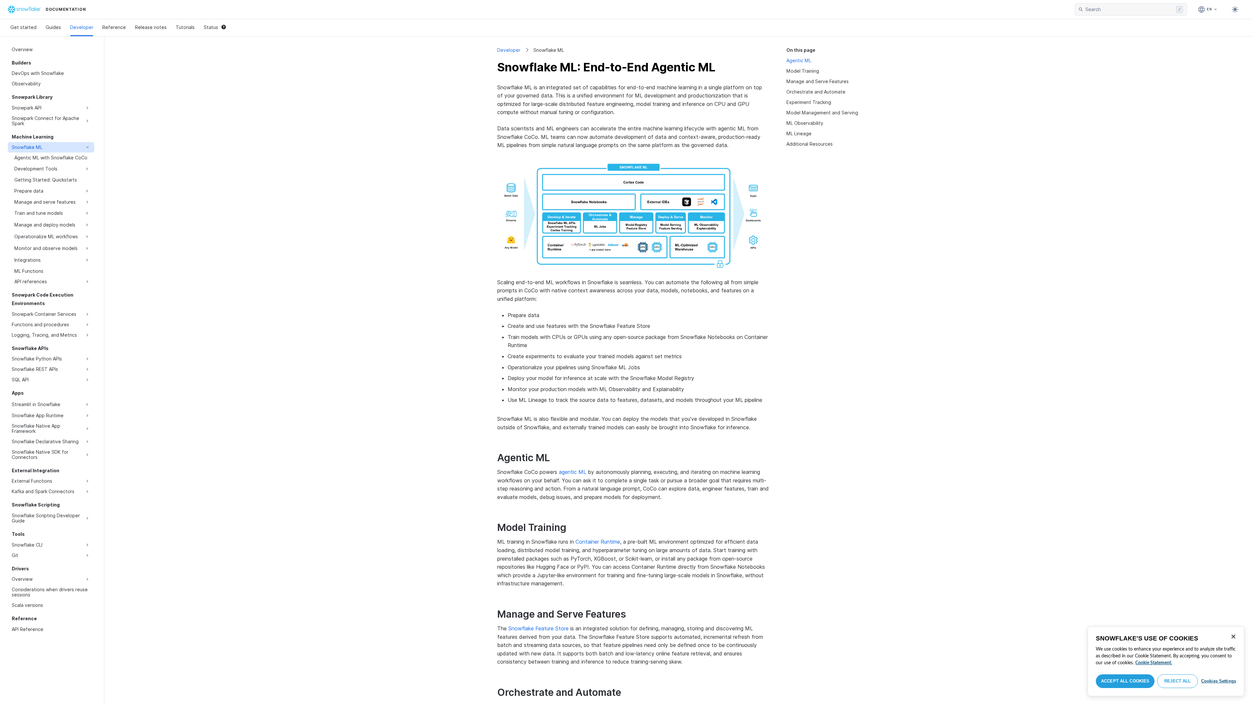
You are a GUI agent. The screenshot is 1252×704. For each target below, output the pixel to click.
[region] (1166, 661)
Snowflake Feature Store (538, 628)
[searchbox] (1129, 9)
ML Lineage (799, 133)
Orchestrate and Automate (815, 92)
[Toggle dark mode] (1235, 9)
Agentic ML (798, 60)
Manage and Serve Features (817, 81)
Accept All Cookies (1125, 681)
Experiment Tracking (808, 102)
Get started (23, 27)
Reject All (1177, 681)
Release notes (151, 27)
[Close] (1233, 636)
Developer (81, 27)
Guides (53, 27)
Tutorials (185, 27)
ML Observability (804, 123)
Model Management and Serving (822, 112)
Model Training (802, 71)
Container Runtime (597, 541)
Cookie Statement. (1153, 663)
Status (211, 27)
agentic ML (572, 472)
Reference (114, 27)
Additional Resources (809, 144)
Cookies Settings (1218, 681)
